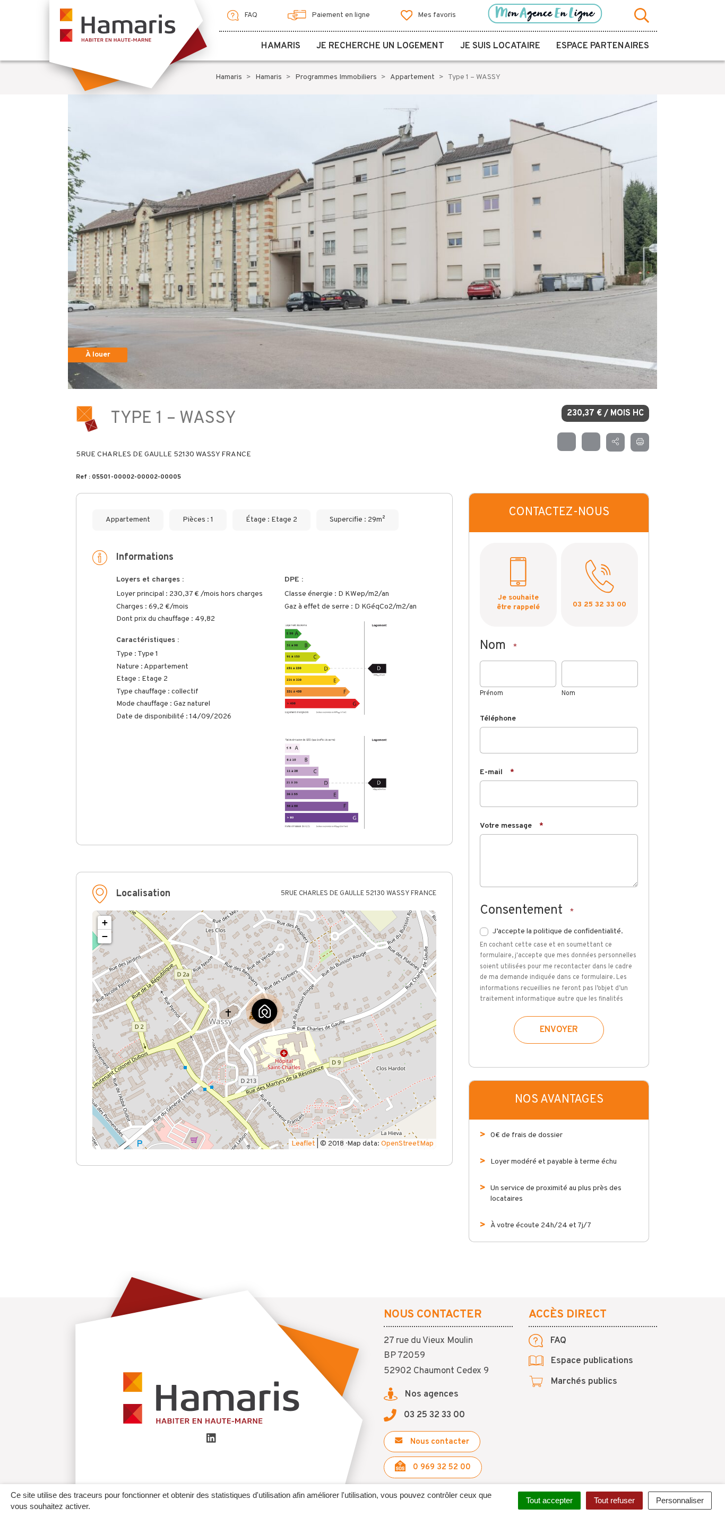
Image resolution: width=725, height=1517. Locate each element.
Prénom (491, 693)
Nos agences (431, 1394)
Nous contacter (438, 1442)
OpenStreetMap (407, 1143)
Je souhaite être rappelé (518, 602)
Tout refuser (614, 1500)
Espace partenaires (602, 46)
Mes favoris (436, 15)
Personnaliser (680, 1500)
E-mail (497, 772)
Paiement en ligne (340, 15)
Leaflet (303, 1143)
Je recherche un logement (380, 46)
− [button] (105, 936)
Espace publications (591, 1361)
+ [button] (105, 922)
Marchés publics (583, 1382)
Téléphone (498, 718)
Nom (568, 693)
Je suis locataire (500, 46)
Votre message (511, 825)
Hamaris (280, 46)
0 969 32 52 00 (441, 1467)
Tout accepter (549, 1500)
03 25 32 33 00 (599, 604)
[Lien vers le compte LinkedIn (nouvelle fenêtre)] (211, 1439)
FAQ (250, 15)
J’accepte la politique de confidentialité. (558, 931)
